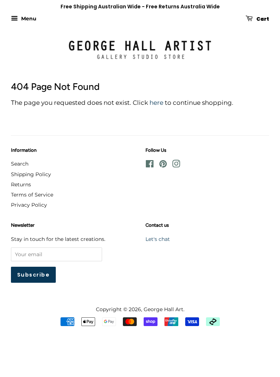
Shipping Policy (31, 174)
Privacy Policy (29, 205)
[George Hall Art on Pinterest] (163, 165)
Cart (262, 18)
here (156, 102)
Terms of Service (32, 194)
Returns (21, 184)
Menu (28, 18)
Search (19, 163)
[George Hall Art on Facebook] (149, 165)
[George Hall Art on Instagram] (176, 165)
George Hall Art (163, 309)
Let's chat (157, 239)
